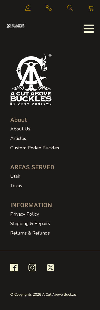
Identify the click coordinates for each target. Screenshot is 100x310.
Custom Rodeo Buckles (34, 148)
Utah (15, 176)
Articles (18, 138)
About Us (20, 129)
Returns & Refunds (30, 233)
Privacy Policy (24, 214)
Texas (16, 186)
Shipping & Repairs (30, 223)
